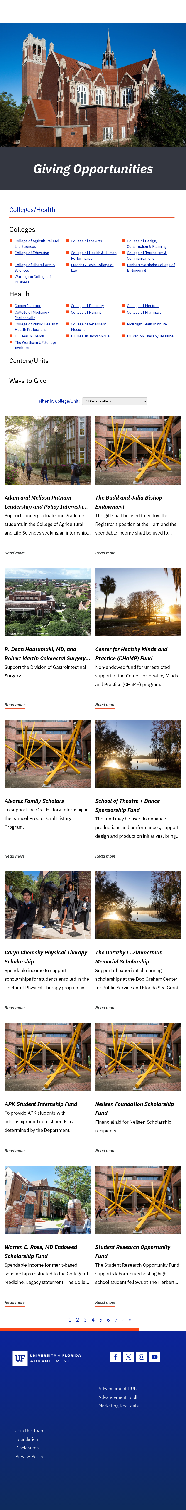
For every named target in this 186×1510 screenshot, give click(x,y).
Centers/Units (29, 360)
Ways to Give (27, 380)
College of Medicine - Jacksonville (32, 315)
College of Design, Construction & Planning (146, 244)
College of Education (32, 253)
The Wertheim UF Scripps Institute (36, 345)
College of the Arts (86, 241)
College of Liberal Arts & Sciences (35, 268)
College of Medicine (143, 305)
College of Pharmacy (144, 312)
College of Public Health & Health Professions (37, 327)
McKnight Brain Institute (147, 324)
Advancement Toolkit (119, 1397)
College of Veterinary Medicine (88, 327)
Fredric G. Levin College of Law (92, 268)
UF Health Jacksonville (90, 336)
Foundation (26, 1439)
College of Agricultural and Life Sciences (37, 244)
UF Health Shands (30, 336)
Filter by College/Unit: (59, 401)
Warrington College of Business (33, 279)
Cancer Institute (28, 305)
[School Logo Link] (50, 1358)
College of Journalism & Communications (147, 256)
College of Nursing (86, 312)
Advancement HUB (117, 1388)
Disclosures (27, 1448)
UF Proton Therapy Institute (150, 336)
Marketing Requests (118, 1406)
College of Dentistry (87, 305)
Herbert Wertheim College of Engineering (151, 268)
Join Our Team (30, 1430)
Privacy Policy (29, 1456)
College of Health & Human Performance (94, 256)
